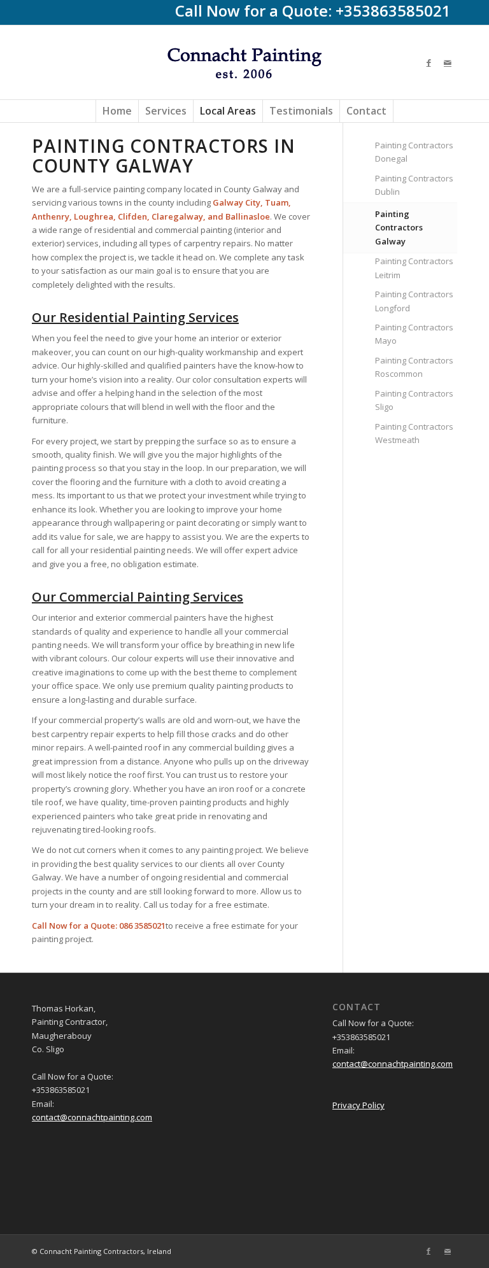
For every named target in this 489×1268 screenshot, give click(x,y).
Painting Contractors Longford (414, 300)
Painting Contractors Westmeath (414, 433)
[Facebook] (428, 62)
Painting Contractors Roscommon (414, 367)
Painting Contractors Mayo (414, 333)
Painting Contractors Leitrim (414, 267)
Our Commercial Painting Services (137, 596)
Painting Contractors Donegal (414, 151)
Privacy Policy (358, 1105)
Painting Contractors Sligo (414, 400)
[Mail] (447, 62)
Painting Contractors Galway (399, 227)
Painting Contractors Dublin (414, 185)
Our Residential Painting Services (135, 317)
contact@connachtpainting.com (92, 1117)
